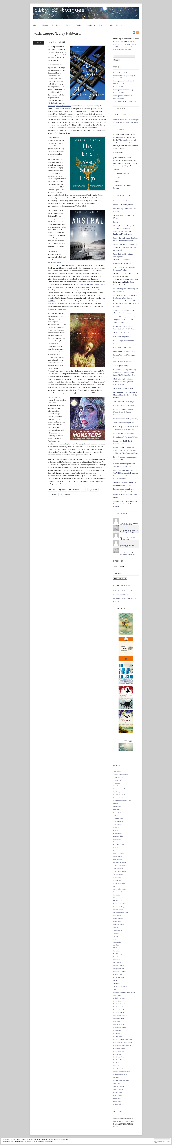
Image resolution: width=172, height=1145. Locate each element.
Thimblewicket (118, 1069)
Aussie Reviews (118, 798)
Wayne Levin (117, 1101)
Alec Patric (116, 783)
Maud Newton (117, 930)
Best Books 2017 (56, 42)
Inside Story (117, 895)
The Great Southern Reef (122, 333)
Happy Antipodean (119, 883)
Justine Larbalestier (119, 904)
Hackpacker (117, 877)
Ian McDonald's (125, 437)
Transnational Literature (121, 1080)
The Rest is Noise (118, 1051)
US (120, 146)
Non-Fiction (56, 25)
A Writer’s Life (117, 780)
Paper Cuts (116, 951)
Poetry (68, 25)
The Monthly (117, 1033)
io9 (114, 898)
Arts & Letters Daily (119, 795)
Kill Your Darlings (118, 907)
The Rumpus (117, 1054)
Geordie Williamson (119, 865)
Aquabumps (117, 792)
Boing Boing (117, 806)
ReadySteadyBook (118, 968)
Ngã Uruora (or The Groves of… (129, 523)
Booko (115, 160)
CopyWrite (116, 827)
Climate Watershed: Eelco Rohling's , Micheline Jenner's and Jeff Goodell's (126, 300)
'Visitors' (116, 182)
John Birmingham (118, 901)
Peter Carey (117, 957)
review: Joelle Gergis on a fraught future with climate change (124, 319)
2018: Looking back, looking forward (125, 101)
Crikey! (115, 830)
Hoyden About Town (119, 889)
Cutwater (116, 842)
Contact (119, 25)
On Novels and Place (120, 595)
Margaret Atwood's (123, 412)
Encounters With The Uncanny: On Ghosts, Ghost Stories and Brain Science (125, 395)
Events (101, 25)
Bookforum (116, 809)
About (35, 25)
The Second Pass (118, 1057)
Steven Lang (117, 995)
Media (110, 25)
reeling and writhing (119, 971)
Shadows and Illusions (120, 986)
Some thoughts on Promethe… (128, 553)
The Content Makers (119, 1013)
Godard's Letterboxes (119, 871)
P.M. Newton (117, 948)
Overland (116, 945)
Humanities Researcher (120, 892)
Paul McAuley (117, 954)
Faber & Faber (117, 856)
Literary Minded (118, 910)
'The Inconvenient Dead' (122, 174)
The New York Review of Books (122, 1039)
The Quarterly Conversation (122, 1045)
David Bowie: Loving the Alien (124, 351)
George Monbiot (118, 868)
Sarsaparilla (117, 983)
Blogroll (117, 765)
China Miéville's (123, 433)
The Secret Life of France (121, 1060)
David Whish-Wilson (119, 845)
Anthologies (90, 25)
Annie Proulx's (122, 362)
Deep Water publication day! (122, 73)
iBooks (115, 166)
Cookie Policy (48, 1141)
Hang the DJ (117, 880)
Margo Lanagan (118, 918)
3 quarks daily (117, 771)
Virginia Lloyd (117, 1092)
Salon (115, 980)
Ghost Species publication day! (123, 90)
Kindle (115, 163)
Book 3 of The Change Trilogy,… (129, 531)
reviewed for (92, 284)
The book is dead (118, 1010)
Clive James (117, 824)
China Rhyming (118, 821)
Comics (78, 25)
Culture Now (117, 839)
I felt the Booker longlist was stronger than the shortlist (59, 103)
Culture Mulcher (118, 836)
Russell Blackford (118, 977)
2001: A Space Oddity (120, 366)
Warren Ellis (117, 1098)
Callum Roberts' (123, 402)
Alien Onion (117, 786)
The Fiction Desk (118, 1018)
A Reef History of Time (121, 201)
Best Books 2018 (118, 98)
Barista (115, 803)
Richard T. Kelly (118, 974)
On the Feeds (118, 1111)
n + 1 (114, 939)
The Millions (117, 1030)
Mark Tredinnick (118, 924)
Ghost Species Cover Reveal (122, 96)
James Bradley (118, 41)
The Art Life (117, 1001)
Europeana (116, 851)
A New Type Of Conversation (123, 591)
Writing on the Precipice (122, 347)
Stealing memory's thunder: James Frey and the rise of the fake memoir (125, 504)
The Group (116, 1021)
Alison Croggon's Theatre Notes (123, 789)
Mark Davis (117, 921)
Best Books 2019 (118, 93)
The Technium (117, 1063)
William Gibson (118, 1104)
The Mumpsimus (118, 1036)
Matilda (115, 927)
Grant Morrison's (123, 423)
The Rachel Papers (119, 1048)
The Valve (116, 1066)
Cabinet (115, 815)
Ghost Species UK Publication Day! (124, 81)
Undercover (117, 1083)
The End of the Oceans (121, 259)
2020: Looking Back (120, 84)
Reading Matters (118, 966)
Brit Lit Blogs (117, 812)
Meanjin (115, 933)
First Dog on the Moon (120, 862)
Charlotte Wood (118, 818)
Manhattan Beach (65, 198)
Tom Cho (116, 1077)
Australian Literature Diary (122, 801)
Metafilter (116, 936)
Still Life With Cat (118, 998)
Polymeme (116, 960)
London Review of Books (120, 912)
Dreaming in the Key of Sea (123, 205)
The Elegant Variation (120, 1016)
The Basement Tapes (119, 1007)
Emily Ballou (117, 848)
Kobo (133, 166)
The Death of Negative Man (123, 388)
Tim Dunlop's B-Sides (120, 1074)
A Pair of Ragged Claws (120, 774)
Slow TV (115, 989)
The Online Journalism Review (122, 1042)
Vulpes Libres (117, 1095)
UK (125, 146)
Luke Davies (117, 915)
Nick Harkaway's (123, 405)
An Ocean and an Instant (122, 263)
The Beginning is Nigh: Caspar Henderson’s (124, 381)
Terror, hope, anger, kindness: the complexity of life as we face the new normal (125, 247)
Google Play (123, 166)
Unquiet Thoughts (118, 1086)
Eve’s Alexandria (118, 854)
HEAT (115, 886)
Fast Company (117, 859)
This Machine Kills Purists (121, 1072)
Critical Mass (117, 833)
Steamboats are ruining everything (124, 992)
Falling (115, 222)
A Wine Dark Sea (118, 777)
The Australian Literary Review (123, 1004)
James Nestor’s (124, 372)
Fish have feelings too (121, 337)
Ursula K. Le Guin (118, 1089)
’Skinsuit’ (116, 170)
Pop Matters (117, 962)
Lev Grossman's (125, 419)
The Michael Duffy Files (120, 1027)
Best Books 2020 (118, 87)
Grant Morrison (118, 874)
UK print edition (124, 140)
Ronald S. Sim (124, 545)
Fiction (45, 25)
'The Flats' (117, 178)
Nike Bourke (117, 942)
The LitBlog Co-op (118, 1024)
